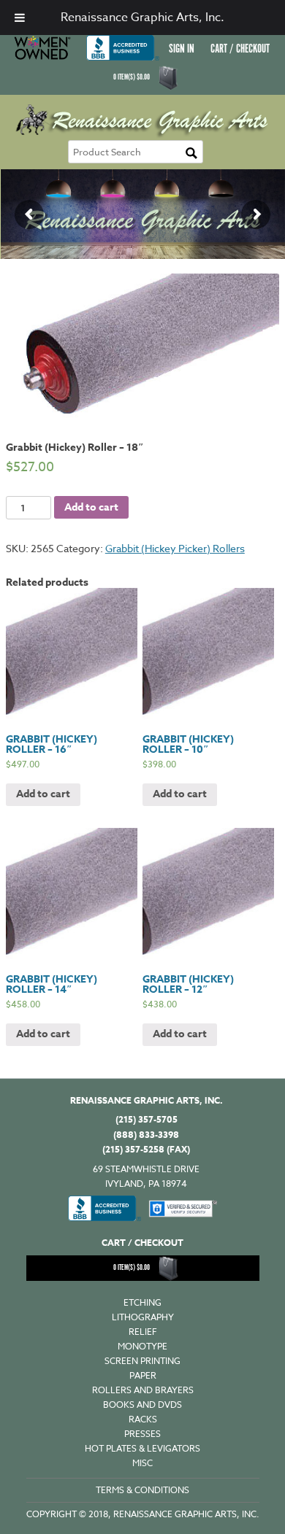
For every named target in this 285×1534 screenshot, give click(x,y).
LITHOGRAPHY (143, 1317)
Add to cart (91, 507)
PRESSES (142, 1434)
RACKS (143, 1419)
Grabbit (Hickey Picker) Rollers (175, 548)
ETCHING (142, 1302)
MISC (142, 1463)
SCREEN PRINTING (142, 1361)
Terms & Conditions (142, 1490)
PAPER (142, 1375)
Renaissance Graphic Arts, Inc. (142, 17)
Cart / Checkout (240, 49)
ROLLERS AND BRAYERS (143, 1390)
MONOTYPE (142, 1346)
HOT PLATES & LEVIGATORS (142, 1448)
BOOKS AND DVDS (142, 1404)
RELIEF (143, 1331)
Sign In (181, 49)
